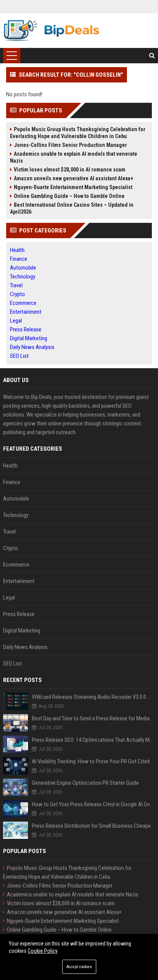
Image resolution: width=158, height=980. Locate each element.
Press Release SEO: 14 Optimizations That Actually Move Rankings (93, 739)
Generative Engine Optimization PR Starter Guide (85, 782)
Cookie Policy (43, 951)
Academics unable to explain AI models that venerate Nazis (73, 157)
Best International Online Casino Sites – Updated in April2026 (71, 208)
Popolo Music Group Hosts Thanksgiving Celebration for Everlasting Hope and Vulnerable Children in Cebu (77, 132)
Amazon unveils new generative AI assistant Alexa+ (73, 178)
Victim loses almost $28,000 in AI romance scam (69, 169)
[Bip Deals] (51, 30)
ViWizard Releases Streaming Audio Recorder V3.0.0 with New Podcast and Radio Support (93, 696)
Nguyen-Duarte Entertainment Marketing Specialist (73, 187)
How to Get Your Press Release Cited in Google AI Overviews (93, 804)
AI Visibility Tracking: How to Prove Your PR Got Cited (91, 761)
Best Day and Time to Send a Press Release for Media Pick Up (93, 718)
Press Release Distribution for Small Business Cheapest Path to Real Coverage (93, 825)
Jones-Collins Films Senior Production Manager (70, 145)
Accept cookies (79, 966)
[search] (152, 55)
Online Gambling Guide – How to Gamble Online (69, 196)
